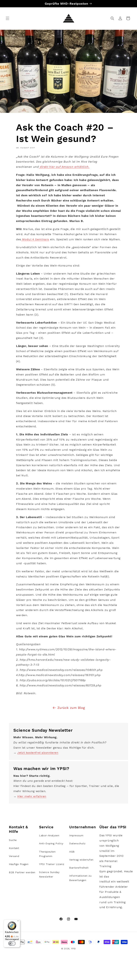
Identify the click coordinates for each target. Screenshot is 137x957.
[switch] (12, 943)
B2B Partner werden (22, 872)
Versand (14, 856)
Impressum (76, 835)
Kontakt (14, 848)
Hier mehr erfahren (31, 796)
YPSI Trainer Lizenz (51, 864)
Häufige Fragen (18, 864)
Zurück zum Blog (71, 708)
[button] (7, 18)
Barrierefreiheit (79, 867)
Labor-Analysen (49, 835)
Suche (13, 840)
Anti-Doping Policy (51, 843)
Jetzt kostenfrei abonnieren (37, 752)
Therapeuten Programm (47, 854)
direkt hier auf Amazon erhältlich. (64, 166)
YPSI (73, 949)
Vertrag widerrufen (81, 859)
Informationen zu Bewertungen (80, 878)
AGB (72, 851)
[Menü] (18, 922)
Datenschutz (77, 843)
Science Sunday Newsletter (49, 874)
